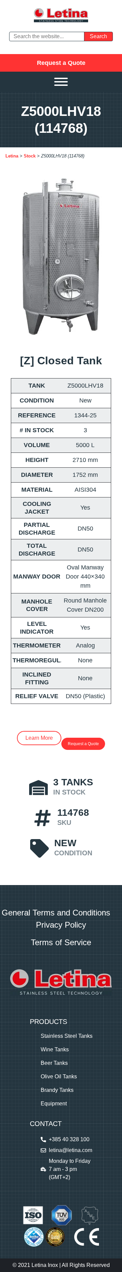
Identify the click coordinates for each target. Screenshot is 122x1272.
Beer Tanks (54, 1063)
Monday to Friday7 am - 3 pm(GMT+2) (69, 1169)
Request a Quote (61, 62)
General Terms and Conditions (56, 912)
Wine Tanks (55, 1049)
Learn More (39, 738)
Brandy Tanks (57, 1090)
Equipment (54, 1103)
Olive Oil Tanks (59, 1076)
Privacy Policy (61, 924)
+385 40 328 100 (69, 1139)
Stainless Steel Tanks (67, 1036)
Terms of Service (61, 942)
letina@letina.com (70, 1150)
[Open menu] (61, 81)
